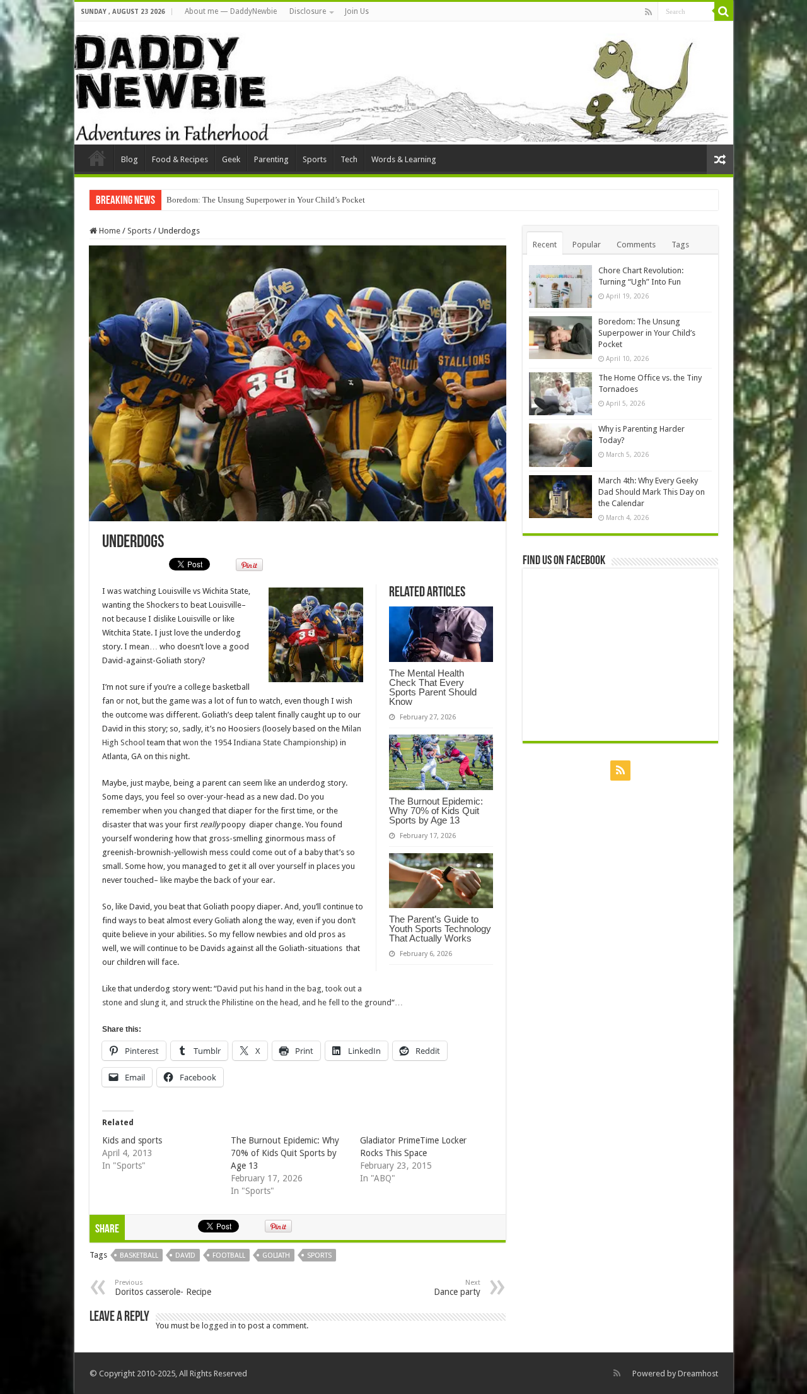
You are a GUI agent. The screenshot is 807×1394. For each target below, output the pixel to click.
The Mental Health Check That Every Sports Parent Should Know (433, 687)
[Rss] (648, 12)
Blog (129, 159)
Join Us (357, 11)
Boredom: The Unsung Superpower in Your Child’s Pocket (265, 199)
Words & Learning (403, 159)
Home (108, 230)
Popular (586, 244)
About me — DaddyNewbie (231, 11)
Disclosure (307, 11)
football (228, 1255)
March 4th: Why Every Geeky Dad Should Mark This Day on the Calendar (651, 492)
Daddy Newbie (97, 158)
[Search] (723, 11)
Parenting (271, 159)
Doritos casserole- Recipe (163, 1288)
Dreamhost (698, 1373)
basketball (139, 1255)
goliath (276, 1255)
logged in (219, 1325)
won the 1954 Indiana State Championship (259, 742)
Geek (231, 159)
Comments (636, 244)
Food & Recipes (180, 159)
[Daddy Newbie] (403, 83)
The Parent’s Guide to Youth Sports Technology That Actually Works (440, 928)
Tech (348, 159)
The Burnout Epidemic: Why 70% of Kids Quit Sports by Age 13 (436, 810)
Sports (315, 159)
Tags (680, 244)
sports (319, 1255)
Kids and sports (132, 1140)
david (185, 1255)
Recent (545, 244)
